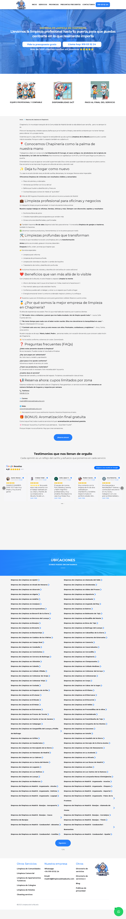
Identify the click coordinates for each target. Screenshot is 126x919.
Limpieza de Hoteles (26, 890)
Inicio (21, 119)
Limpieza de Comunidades (28, 869)
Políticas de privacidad (81, 889)
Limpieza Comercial (25, 873)
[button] (43, 4)
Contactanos (88, 4)
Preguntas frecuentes (71, 4)
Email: (59, 877)
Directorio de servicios (82, 870)
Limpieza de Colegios (26, 885)
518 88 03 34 (24, 393)
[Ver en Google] (8, 479)
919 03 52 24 (102, 5)
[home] (22, 4)
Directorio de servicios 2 (82, 877)
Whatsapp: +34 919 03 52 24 (51, 870)
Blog (78, 883)
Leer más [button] (9, 498)
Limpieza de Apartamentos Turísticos (29, 879)
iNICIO (34, 4)
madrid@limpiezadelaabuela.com (32, 401)
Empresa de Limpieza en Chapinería (37, 119)
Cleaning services (24, 895)
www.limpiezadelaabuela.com (31, 409)
